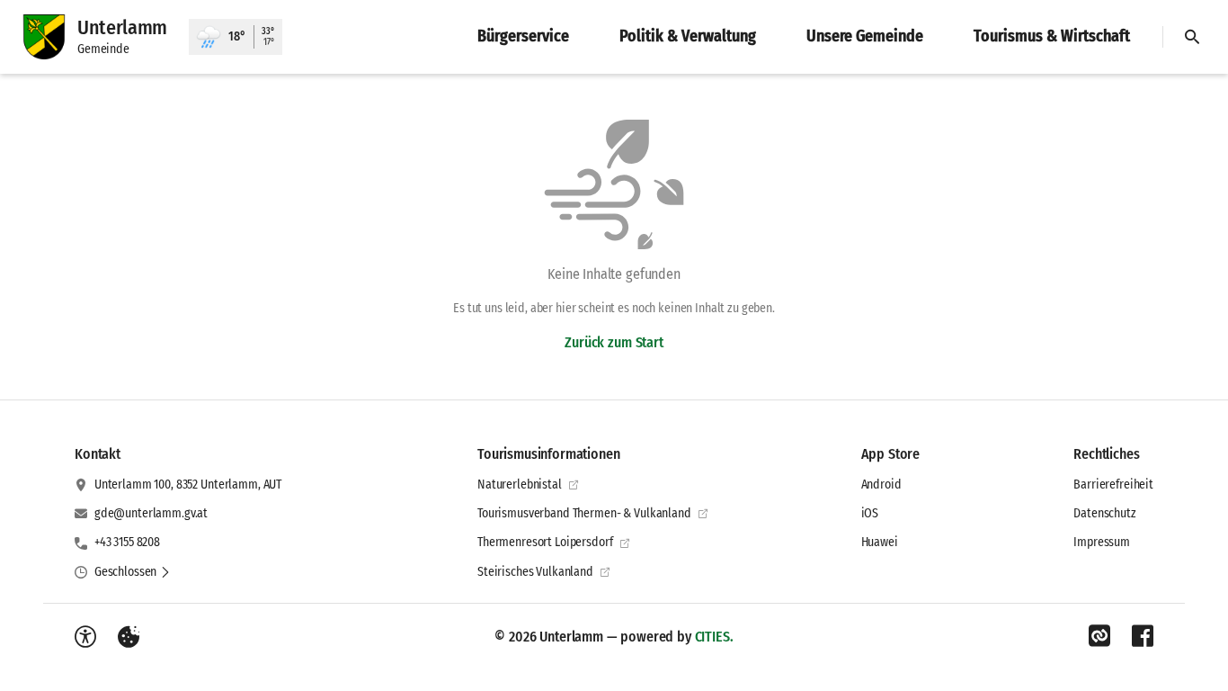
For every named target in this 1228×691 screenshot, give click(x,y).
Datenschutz (1104, 513)
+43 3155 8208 (127, 542)
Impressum (1101, 542)
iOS (870, 513)
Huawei (879, 542)
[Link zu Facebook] (1142, 636)
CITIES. (714, 636)
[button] (132, 572)
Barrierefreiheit (1113, 484)
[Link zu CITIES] (1099, 636)
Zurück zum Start (614, 342)
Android (881, 484)
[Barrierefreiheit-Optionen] (85, 637)
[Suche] (1192, 36)
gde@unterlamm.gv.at (151, 513)
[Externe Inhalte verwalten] (128, 637)
